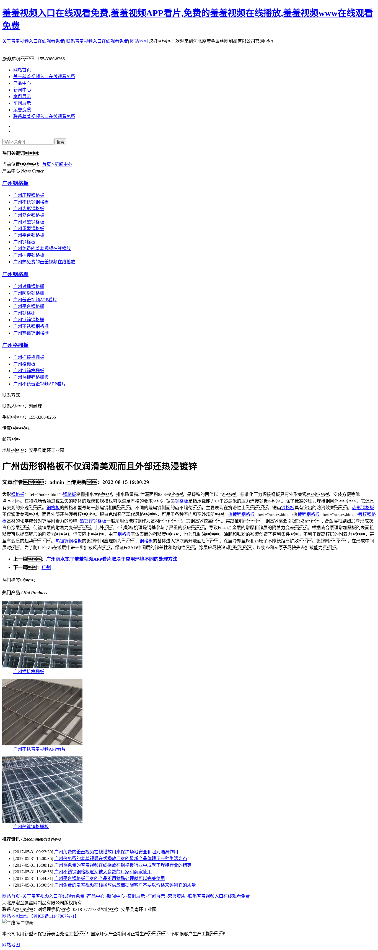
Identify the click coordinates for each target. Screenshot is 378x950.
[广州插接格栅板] (42, 666)
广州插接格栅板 (28, 357)
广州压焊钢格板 (28, 195)
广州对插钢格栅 (28, 286)
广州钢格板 (15, 183)
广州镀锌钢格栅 (28, 319)
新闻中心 (22, 89)
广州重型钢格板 (28, 228)
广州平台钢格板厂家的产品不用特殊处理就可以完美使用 (109, 878)
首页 (47, 164)
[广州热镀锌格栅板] (42, 821)
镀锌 (236, 514)
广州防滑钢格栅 (28, 293)
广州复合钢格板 (28, 215)
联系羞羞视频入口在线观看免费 (97, 41)
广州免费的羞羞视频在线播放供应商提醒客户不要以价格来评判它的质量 (125, 885)
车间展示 (22, 103)
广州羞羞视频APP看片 (35, 299)
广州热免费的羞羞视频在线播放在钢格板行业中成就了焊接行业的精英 (122, 865)
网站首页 (22, 70)
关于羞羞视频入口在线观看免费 (33, 41)
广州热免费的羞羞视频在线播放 (44, 261)
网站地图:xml (15, 916)
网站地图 (139, 41)
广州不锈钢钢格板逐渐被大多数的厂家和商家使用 (103, 871)
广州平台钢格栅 (28, 306)
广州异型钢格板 (28, 222)
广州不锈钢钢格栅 (31, 326)
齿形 (356, 507)
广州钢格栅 (15, 274)
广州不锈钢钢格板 (31, 202)
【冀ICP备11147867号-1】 (54, 916)
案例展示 (22, 96)
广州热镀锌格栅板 (31, 377)
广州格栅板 (15, 345)
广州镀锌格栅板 (28, 370)
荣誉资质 (22, 109)
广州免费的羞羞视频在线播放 (42, 248)
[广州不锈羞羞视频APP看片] (42, 744)
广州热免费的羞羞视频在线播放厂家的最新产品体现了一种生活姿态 (120, 858)
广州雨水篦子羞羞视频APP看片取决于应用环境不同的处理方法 (111, 559)
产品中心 (22, 83)
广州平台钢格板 (28, 235)
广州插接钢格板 (28, 255)
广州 (46, 567)
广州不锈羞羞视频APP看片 (39, 384)
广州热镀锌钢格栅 (31, 333)
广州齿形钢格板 (28, 208)
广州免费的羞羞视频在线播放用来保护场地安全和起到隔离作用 (116, 851)
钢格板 (17, 494)
